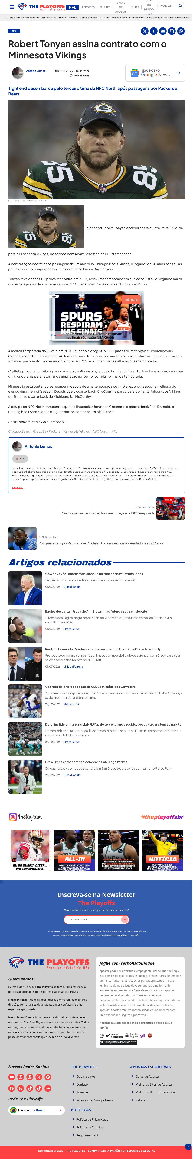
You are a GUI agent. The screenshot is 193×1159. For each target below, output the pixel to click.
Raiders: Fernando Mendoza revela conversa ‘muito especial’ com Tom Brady (103, 649)
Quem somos (86, 1076)
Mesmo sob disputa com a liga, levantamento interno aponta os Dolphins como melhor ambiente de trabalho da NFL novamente (113, 733)
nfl (14, 31)
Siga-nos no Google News (94, 1100)
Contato (82, 1084)
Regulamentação (88, 1135)
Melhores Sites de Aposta (154, 1084)
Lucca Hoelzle (72, 586)
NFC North (100, 431)
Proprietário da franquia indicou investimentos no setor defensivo (91, 580)
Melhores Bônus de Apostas (155, 1092)
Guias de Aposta (147, 1076)
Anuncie (82, 1092)
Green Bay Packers (46, 431)
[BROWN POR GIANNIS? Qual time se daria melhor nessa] (74, 850)
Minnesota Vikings (77, 431)
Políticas (81, 1109)
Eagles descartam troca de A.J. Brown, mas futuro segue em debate (96, 611)
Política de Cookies (89, 1127)
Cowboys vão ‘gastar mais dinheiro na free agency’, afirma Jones (94, 574)
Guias (135, 7)
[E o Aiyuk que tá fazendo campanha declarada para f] (30, 850)
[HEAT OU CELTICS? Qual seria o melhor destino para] (118, 850)
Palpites (105, 7)
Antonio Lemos (35, 70)
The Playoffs (84, 1066)
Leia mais (17, 487)
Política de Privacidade (92, 1119)
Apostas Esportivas (150, 1066)
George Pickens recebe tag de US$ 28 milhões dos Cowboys (90, 687)
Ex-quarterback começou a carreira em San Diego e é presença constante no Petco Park (108, 768)
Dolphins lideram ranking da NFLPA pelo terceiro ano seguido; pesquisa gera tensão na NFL (113, 724)
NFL (114, 431)
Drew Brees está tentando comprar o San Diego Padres (86, 762)
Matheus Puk (72, 628)
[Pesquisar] (180, 6)
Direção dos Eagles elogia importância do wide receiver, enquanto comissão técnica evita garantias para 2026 (108, 620)
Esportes (88, 7)
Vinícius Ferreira (73, 666)
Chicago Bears (19, 431)
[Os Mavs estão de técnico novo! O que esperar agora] (162, 850)
